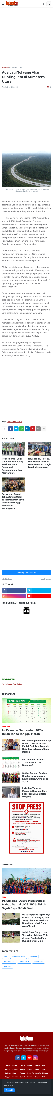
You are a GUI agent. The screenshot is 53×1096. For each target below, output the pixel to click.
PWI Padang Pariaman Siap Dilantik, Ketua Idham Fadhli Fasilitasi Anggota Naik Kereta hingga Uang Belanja (36, 746)
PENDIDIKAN (8, 679)
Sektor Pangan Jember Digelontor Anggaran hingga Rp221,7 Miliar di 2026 (35, 777)
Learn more (8, 1085)
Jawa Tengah (38, 1069)
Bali (43, 1066)
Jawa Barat (46, 1069)
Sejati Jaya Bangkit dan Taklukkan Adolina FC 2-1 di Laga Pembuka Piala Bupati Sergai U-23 (35, 936)
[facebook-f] (14, 590)
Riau (14, 1073)
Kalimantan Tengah (23, 1069)
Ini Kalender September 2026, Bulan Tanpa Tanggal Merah (22, 732)
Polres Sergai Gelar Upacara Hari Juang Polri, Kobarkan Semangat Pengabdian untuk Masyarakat (12, 465)
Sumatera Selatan (23, 1077)
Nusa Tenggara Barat (38, 1073)
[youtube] (39, 596)
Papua (22, 1073)
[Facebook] (10, 428)
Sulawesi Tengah (46, 1077)
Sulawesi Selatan (9, 1073)
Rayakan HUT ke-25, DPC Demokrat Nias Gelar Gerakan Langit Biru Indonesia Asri (39, 463)
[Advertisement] (26, 37)
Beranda (5, 68)
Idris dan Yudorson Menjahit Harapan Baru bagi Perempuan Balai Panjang (34, 792)
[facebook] (17, 1057)
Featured (7, 966)
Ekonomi (33, 957)
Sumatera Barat (31, 1077)
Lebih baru (7, 579)
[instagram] (14, 596)
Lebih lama (45, 579)
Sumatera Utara (17, 68)
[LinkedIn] (27, 428)
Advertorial (38, 962)
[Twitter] (16, 428)
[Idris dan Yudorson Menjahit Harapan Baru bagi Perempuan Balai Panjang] (11, 792)
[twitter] (39, 590)
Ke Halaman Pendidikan (13, 684)
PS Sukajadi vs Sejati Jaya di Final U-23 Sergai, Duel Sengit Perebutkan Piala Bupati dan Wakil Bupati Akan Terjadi (36, 920)
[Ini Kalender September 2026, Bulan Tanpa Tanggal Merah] (26, 710)
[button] (3, 3)
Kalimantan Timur (16, 1069)
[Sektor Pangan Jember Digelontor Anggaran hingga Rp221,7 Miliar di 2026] (11, 777)
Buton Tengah (31, 1066)
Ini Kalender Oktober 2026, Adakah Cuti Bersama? (33, 762)
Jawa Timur (31, 1069)
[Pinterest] (32, 428)
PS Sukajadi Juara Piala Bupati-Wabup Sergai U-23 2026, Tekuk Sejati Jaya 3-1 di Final (24, 904)
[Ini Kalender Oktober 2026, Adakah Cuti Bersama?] (11, 762)
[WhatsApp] (21, 428)
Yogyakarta (9, 1077)
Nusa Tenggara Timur (31, 1073)
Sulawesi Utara (38, 1077)
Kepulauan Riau (9, 1069)
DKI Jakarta (23, 1066)
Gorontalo (16, 1066)
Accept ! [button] (9, 1090)
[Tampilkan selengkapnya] (43, 428)
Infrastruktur (24, 962)
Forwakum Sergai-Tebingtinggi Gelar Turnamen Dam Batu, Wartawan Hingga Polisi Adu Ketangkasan (13, 501)
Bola (5, 957)
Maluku (45, 1073)
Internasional (9, 962)
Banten (37, 1066)
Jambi (7, 1066)
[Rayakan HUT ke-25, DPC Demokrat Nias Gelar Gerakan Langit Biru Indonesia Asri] (39, 449)
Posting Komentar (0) (26, 573)
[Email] (38, 428)
